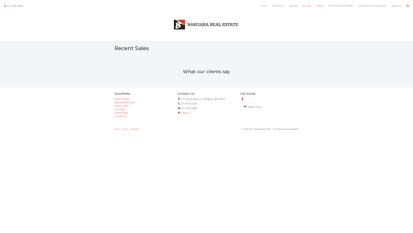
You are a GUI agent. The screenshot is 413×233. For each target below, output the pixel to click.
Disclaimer (134, 129)
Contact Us (278, 5)
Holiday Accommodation (372, 5)
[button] (407, 6)
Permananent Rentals (340, 5)
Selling (319, 5)
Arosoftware (293, 129)
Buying (293, 5)
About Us (396, 5)
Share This (253, 106)
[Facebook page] (242, 99)
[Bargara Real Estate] (206, 24)
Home (263, 5)
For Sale (306, 5)
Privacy (125, 129)
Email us (185, 112)
